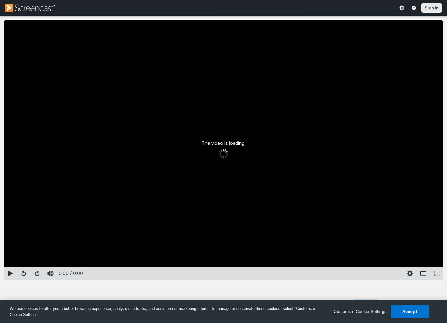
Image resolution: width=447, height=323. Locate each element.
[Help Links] (414, 8)
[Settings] (402, 8)
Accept (409, 311)
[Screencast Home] (34, 8)
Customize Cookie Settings (360, 311)
